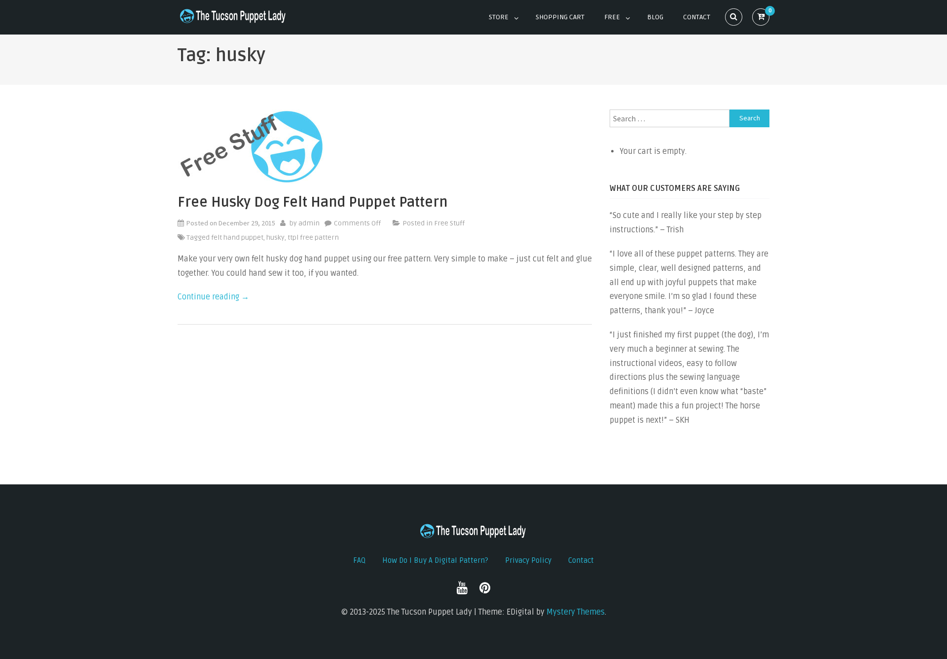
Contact (696, 17)
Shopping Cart (560, 17)
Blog (655, 17)
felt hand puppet (237, 237)
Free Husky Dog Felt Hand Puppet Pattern (312, 202)
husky (275, 237)
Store (499, 17)
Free (612, 17)
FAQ (359, 560)
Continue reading (213, 297)
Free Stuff (449, 223)
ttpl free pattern (313, 237)
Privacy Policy (528, 560)
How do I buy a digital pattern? (435, 560)
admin (309, 223)
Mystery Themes (575, 612)
